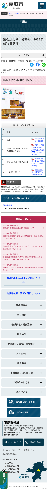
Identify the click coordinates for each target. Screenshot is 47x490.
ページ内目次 (23, 55)
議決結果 (21, 334)
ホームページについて (11, 450)
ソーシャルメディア (14, 442)
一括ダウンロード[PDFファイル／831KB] (37, 172)
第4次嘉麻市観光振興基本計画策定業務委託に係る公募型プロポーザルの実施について (22, 258)
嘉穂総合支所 (13, 472)
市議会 (17, 13)
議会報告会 (21, 305)
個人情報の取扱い (10, 454)
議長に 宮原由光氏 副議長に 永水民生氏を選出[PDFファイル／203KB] (37, 149)
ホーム (11, 13)
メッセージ (21, 353)
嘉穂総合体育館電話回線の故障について (18, 228)
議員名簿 (21, 363)
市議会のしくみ (22, 382)
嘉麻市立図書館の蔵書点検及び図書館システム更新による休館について (23, 237)
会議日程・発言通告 (22, 324)
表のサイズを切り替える (23, 125)
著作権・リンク (30, 450)
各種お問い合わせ (35, 442)
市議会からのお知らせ (21, 373)
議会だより (21, 392)
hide (3, 470)
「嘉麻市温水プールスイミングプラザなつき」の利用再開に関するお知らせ (23, 247)
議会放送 (21, 315)
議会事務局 (7, 205)
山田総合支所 (13, 469)
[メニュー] (42, 5)
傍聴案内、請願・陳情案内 (21, 344)
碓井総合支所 (13, 466)
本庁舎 (10, 463)
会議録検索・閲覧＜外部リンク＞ (23, 293)
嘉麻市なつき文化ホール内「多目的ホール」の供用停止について (23, 268)
